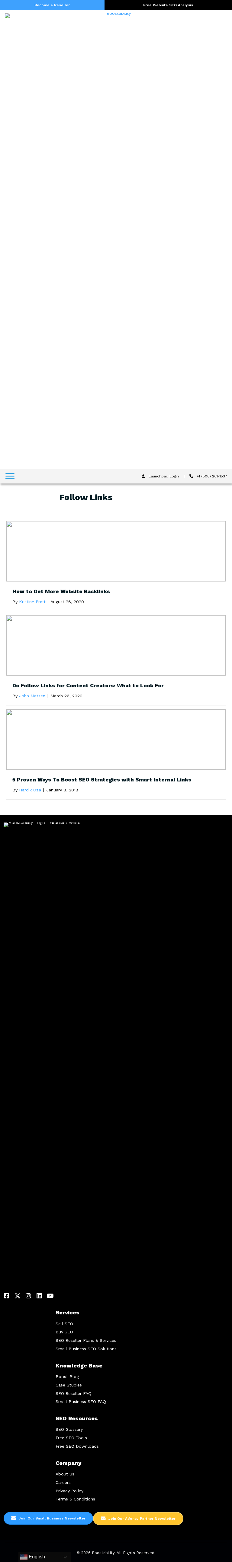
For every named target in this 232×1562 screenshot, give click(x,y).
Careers (63, 1482)
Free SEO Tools (71, 1437)
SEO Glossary (69, 1429)
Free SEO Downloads (77, 1446)
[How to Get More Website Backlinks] (116, 551)
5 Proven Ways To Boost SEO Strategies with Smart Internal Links (101, 780)
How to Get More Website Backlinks (61, 591)
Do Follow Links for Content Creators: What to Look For (88, 686)
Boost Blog (67, 1376)
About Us (65, 1474)
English (36, 1556)
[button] (7, 1296)
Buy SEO (64, 1331)
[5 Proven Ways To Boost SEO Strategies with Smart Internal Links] (116, 739)
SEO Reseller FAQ (74, 1393)
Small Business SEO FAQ (81, 1401)
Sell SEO (64, 1323)
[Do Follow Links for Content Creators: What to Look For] (116, 645)
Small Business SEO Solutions (86, 1348)
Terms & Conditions (75, 1499)
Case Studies (69, 1385)
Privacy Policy (69, 1490)
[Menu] (10, 476)
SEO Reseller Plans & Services (86, 1340)
